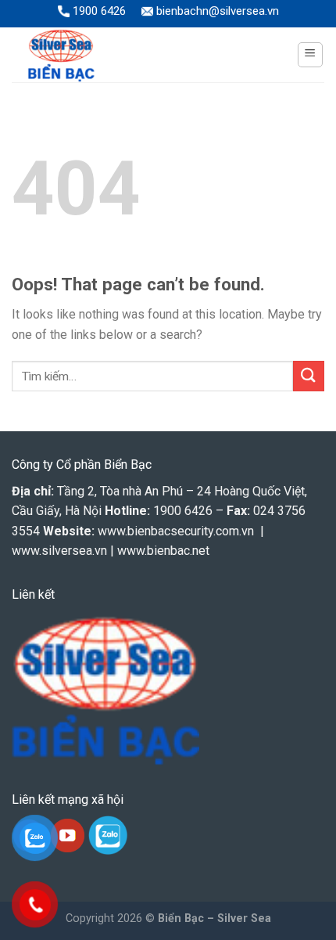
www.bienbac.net (163, 550)
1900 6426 (98, 11)
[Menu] (310, 54)
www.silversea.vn (59, 550)
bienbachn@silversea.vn (216, 11)
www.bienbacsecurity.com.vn (176, 531)
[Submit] (308, 376)
